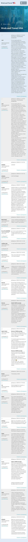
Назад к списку (6, 24)
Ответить (19, 96)
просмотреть (5, 48)
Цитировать (24, 96)
